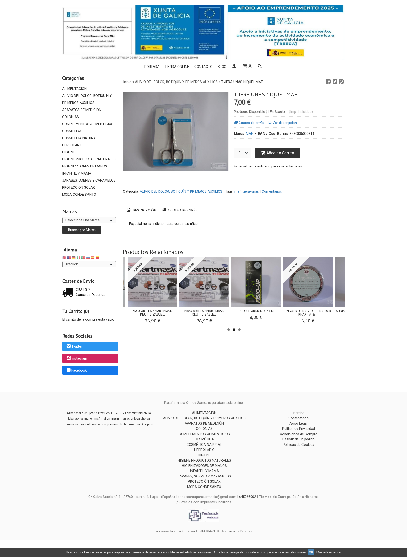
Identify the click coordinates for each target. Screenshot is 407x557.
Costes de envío (251, 123)
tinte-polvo (147, 424)
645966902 (247, 497)
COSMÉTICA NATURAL (80, 138)
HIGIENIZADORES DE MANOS (84, 166)
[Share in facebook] (328, 82)
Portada (151, 66)
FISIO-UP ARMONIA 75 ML (256, 311)
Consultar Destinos (90, 295)
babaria (78, 413)
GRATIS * (83, 289)
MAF (249, 133)
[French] (69, 258)
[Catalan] (97, 258)
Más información (328, 552)
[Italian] (78, 258)
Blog (222, 66)
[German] (74, 258)
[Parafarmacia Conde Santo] (203, 32)
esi (108, 413)
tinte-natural (132, 424)
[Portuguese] (83, 258)
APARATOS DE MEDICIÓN (81, 110)
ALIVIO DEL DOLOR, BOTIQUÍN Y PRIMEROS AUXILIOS (87, 99)
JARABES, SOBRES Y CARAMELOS (89, 180)
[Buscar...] (260, 66)
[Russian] (88, 258)
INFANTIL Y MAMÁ (76, 173)
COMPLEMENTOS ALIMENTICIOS (87, 124)
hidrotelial (144, 413)
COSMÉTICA (71, 131)
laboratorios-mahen (81, 418)
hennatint (131, 413)
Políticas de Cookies (298, 444)
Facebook (79, 370)
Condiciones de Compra (298, 434)
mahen (105, 418)
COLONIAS (70, 117)
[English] (64, 258)
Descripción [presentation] (144, 210)
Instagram (79, 358)
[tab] (141, 210)
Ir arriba (298, 413)
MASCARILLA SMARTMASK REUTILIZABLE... (152, 313)
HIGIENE (68, 152)
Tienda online (177, 66)
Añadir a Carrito (279, 153)
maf (237, 191)
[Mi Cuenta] (234, 66)
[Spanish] (92, 258)
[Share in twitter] (335, 82)
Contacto (203, 66)
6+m (70, 413)
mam (115, 418)
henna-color (117, 413)
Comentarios (272, 191)
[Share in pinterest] (341, 82)
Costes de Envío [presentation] (182, 210)
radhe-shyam (94, 424)
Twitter (76, 347)
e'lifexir (100, 413)
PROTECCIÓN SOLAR (78, 187)
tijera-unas (250, 191)
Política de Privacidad (298, 428)
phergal (146, 418)
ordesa (135, 418)
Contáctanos (298, 418)
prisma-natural (75, 424)
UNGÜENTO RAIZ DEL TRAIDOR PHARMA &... (308, 313)
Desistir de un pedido (298, 439)
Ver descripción (285, 123)
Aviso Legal (298, 423)
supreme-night (113, 424)
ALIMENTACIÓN (74, 89)
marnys (125, 418)
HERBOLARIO (72, 145)
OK (311, 552)
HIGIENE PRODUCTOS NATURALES (89, 159)
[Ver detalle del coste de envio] (69, 293)
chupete (89, 413)
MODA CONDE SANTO (79, 194)
